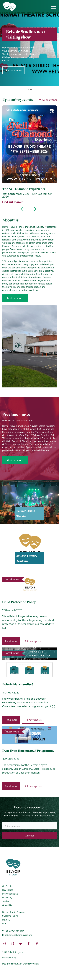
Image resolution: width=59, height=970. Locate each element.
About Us (7, 904)
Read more (11, 641)
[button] (28, 89)
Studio (5, 901)
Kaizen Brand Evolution (27, 963)
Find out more (15, 298)
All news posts (33, 641)
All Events (7, 885)
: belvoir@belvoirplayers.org (17, 934)
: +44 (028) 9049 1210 (13, 930)
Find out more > (12, 202)
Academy (7, 897)
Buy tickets (7, 889)
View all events (48, 100)
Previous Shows (10, 893)
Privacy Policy (9, 957)
